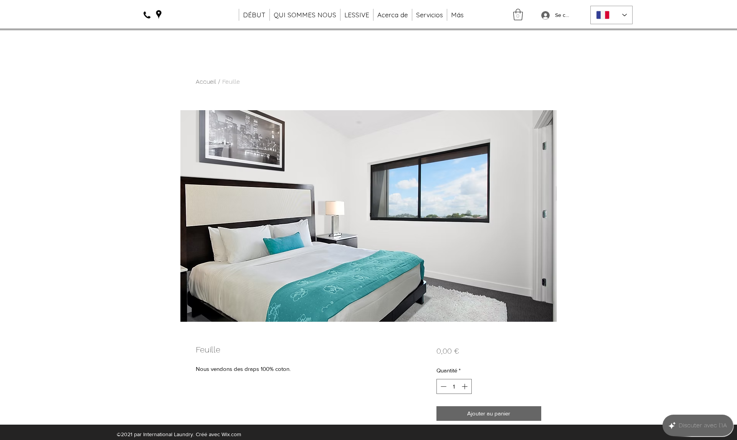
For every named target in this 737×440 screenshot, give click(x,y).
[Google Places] (159, 14)
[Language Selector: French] (611, 15)
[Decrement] (443, 386)
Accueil (206, 81)
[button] (518, 14)
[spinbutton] (454, 386)
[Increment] (465, 386)
